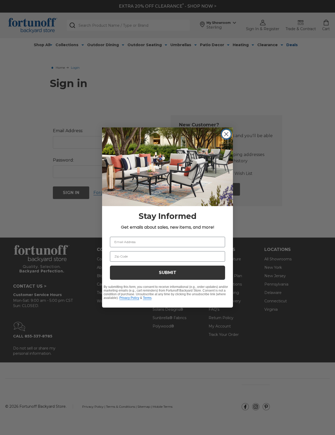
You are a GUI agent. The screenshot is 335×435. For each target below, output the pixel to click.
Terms (147, 298)
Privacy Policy (129, 298)
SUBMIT (167, 272)
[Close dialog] (226, 134)
